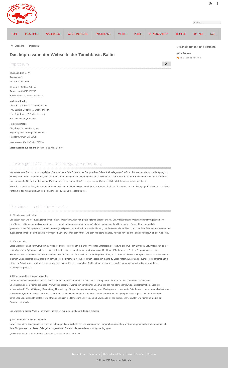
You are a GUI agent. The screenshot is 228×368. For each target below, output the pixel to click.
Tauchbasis (31, 34)
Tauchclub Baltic (77, 34)
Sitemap (140, 354)
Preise (138, 34)
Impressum (94, 354)
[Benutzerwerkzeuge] (166, 63)
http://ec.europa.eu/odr (87, 181)
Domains (151, 354)
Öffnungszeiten (158, 34)
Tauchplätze (103, 34)
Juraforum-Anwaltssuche (56, 333)
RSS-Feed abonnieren (190, 57)
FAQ (212, 34)
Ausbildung (53, 34)
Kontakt (198, 34)
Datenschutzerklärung (113, 354)
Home (14, 34)
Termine (180, 34)
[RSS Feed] (210, 3)
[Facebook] (217, 3)
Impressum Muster (26, 333)
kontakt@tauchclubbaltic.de (30, 95)
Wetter (122, 34)
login (130, 354)
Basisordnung (78, 354)
